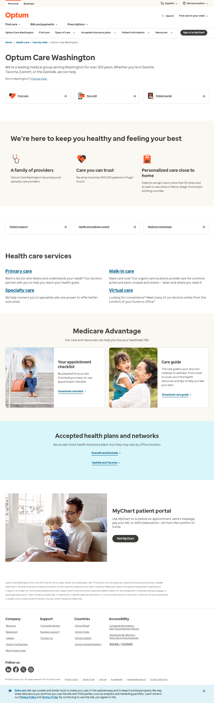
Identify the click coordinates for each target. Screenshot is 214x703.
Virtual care (121, 290)
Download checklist (70, 391)
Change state (38, 78)
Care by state (40, 42)
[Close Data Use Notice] (204, 691)
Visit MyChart (125, 538)
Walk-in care (121, 271)
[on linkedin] (8, 669)
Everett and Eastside (105, 453)
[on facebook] (16, 669)
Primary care (18, 271)
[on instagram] (31, 669)
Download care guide (175, 394)
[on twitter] (23, 669)
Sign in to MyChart (193, 32)
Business (29, 3)
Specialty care (19, 290)
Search (170, 15)
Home (8, 42)
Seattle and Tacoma (104, 462)
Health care (22, 42)
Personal (13, 3)
